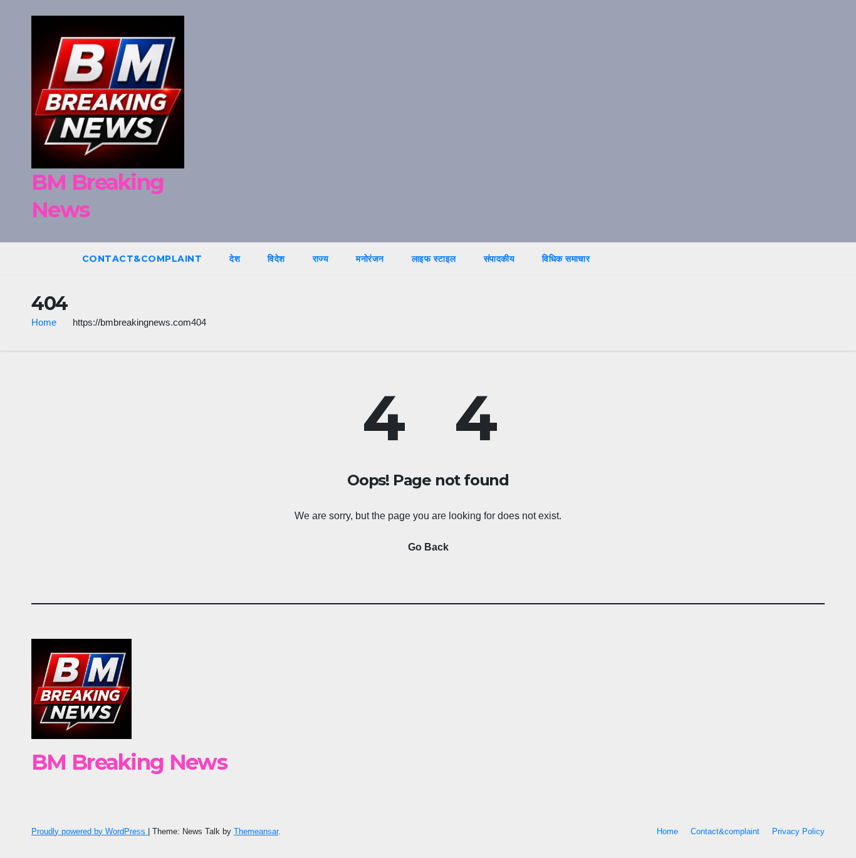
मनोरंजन (370, 258)
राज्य (321, 258)
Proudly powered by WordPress (89, 831)
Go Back (428, 547)
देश (234, 258)
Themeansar (256, 831)
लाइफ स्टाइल (434, 258)
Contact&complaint (142, 258)
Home (43, 322)
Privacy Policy (798, 831)
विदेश (276, 258)
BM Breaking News (129, 762)
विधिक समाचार (566, 258)
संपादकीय (499, 258)
